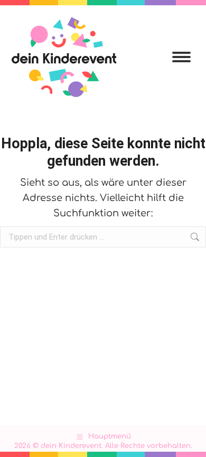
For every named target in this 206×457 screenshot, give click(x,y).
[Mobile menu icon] (181, 57)
